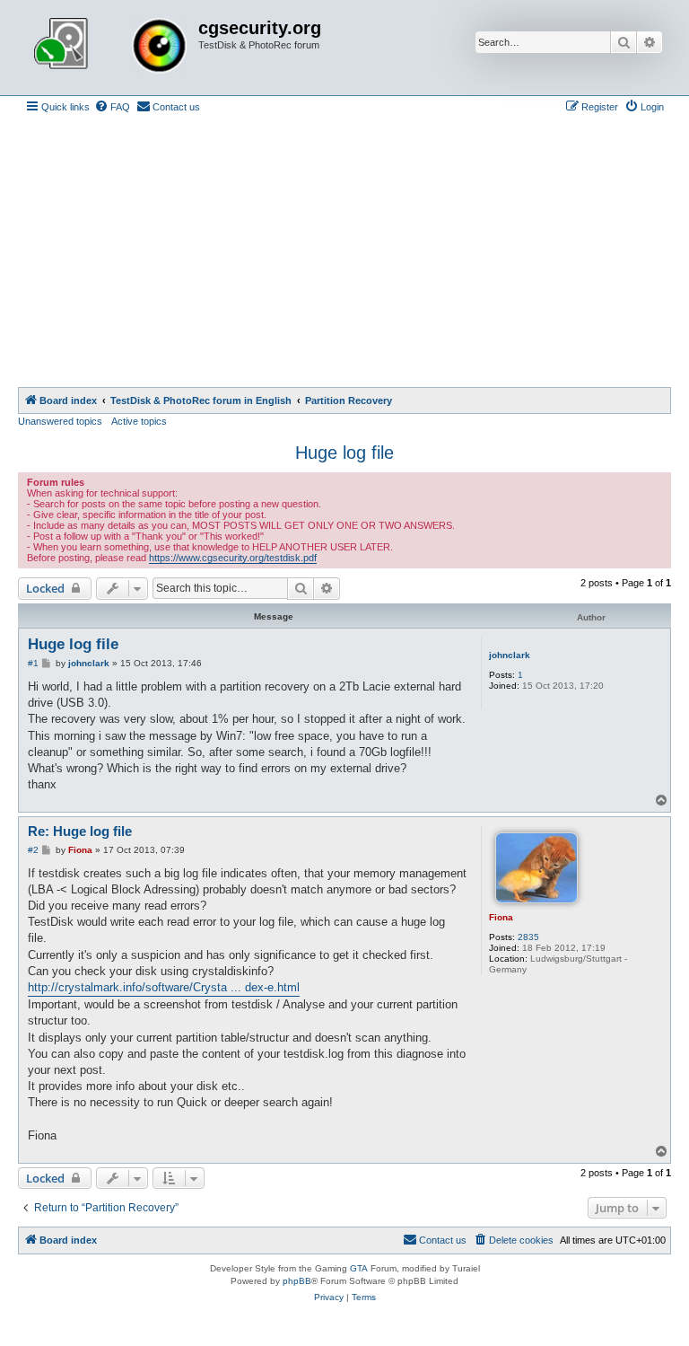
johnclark (509, 655)
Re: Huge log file (80, 831)
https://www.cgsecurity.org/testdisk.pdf (233, 557)
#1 (33, 663)
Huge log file (344, 452)
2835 (528, 937)
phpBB (297, 1281)
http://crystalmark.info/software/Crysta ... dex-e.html (164, 987)
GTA (359, 1268)
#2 (33, 850)
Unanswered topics (60, 421)
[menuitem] (112, 107)
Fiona (501, 917)
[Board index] (110, 47)
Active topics (139, 421)
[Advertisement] (344, 252)
